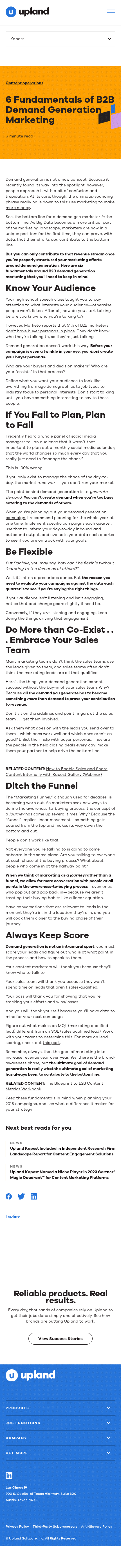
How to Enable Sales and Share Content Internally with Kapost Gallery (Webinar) (56, 771)
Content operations (24, 83)
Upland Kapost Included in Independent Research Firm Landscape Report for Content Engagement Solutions (62, 1151)
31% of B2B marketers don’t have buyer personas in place (57, 328)
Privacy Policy (17, 1526)
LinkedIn (9, 1475)
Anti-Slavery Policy (96, 1526)
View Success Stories (60, 1338)
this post (51, 1042)
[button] (111, 10)
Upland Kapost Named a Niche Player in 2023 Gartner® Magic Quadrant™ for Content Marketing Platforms (62, 1174)
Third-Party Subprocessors (55, 1526)
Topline (13, 1216)
